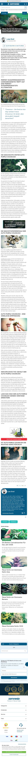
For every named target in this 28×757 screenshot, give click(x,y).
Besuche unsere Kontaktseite (20, 730)
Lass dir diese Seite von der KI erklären (15, 45)
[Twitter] (24, 513)
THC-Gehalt (10, 379)
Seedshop (13, 521)
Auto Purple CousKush (13, 72)
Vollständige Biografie (7, 513)
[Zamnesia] (13, 4)
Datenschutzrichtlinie (23, 680)
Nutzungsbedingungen (7, 681)
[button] (3, 40)
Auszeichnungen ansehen (14, 693)
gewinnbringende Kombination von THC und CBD (12, 402)
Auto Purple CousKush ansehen (14, 439)
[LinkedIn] (22, 513)
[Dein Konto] (24, 3)
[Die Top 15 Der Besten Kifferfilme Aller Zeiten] (14, 96)
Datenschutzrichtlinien (22, 744)
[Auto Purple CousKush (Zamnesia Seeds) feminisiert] (14, 21)
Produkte (5, 521)
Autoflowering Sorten (6, 259)
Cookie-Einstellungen (14, 754)
